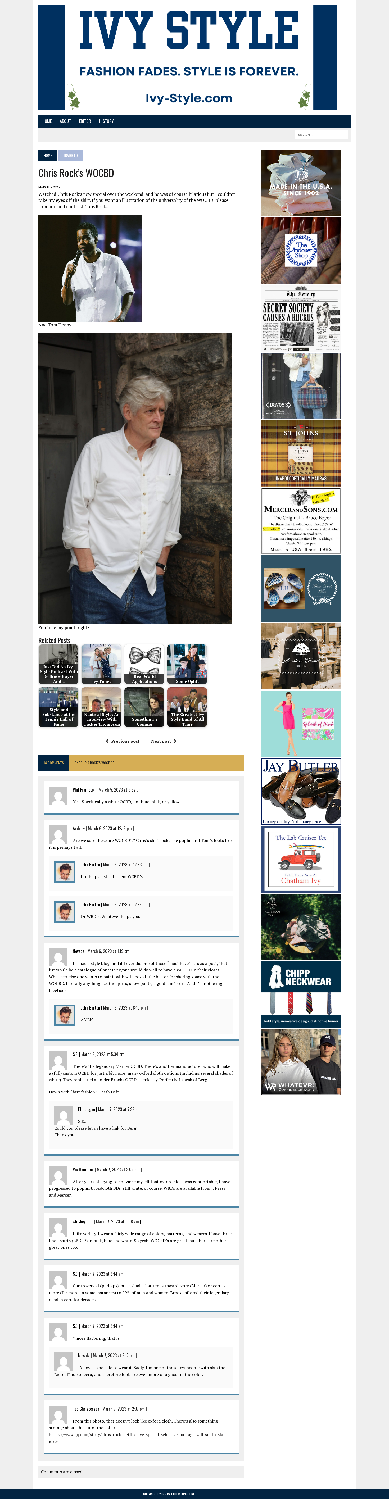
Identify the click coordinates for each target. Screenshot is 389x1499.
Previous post (125, 741)
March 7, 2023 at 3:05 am (118, 1169)
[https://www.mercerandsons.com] (301, 550)
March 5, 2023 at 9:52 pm (120, 790)
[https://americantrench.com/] (301, 686)
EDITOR (85, 121)
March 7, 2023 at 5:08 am (117, 1221)
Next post (161, 741)
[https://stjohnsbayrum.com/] (301, 483)
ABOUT (65, 121)
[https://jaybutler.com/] (301, 821)
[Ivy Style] (187, 57)
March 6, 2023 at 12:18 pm (110, 828)
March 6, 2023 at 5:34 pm (102, 1054)
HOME (47, 121)
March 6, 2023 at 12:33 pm (125, 864)
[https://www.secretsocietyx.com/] (301, 348)
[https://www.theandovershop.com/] (301, 280)
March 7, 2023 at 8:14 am (102, 1274)
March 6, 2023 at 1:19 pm (108, 951)
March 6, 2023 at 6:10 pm (124, 1008)
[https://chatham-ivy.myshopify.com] (301, 889)
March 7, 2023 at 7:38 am (119, 1109)
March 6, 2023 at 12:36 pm (125, 904)
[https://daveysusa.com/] (301, 415)
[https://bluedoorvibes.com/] (301, 618)
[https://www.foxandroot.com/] (301, 956)
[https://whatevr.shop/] (301, 1092)
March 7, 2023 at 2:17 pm (114, 1355)
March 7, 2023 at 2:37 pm (123, 1409)
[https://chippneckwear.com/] (301, 1024)
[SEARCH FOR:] (321, 134)
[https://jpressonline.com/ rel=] (301, 212)
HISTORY (106, 121)
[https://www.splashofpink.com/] (301, 754)
